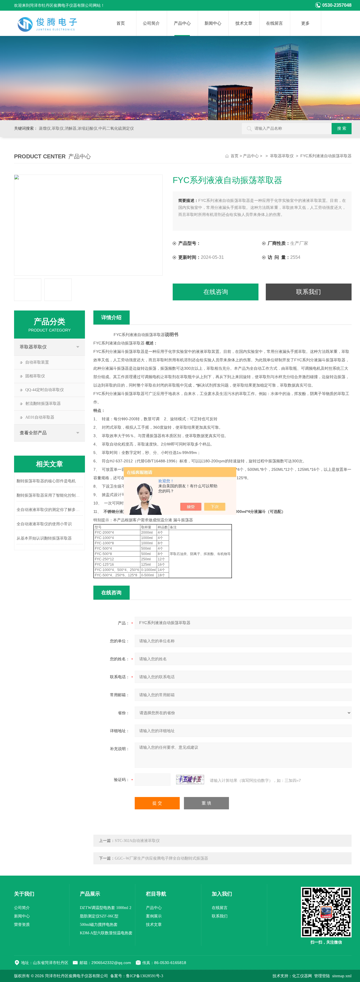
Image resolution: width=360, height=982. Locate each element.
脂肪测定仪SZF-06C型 (99, 916)
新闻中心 (212, 23)
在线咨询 (215, 291)
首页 (120, 23)
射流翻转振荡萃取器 (43, 403)
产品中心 (182, 23)
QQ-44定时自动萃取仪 (44, 390)
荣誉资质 (22, 924)
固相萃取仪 (35, 376)
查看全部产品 (33, 432)
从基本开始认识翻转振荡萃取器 (44, 538)
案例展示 (154, 916)
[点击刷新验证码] (190, 779)
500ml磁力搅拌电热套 (99, 924)
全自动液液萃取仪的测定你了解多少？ (50, 510)
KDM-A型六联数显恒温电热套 (106, 933)
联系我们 (308, 291)
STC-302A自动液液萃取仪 (137, 841)
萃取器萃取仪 (282, 156)
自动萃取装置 (37, 362)
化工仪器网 (302, 976)
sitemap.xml (342, 976)
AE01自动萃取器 (39, 417)
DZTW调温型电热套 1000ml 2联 (105, 909)
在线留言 (274, 23)
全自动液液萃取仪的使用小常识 (44, 524)
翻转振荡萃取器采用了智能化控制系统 (50, 495)
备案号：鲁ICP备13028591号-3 (136, 976)
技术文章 (243, 23)
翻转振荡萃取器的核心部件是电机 (46, 481)
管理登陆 (322, 976)
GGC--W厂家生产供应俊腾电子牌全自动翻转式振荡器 (161, 858)
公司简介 (151, 23)
